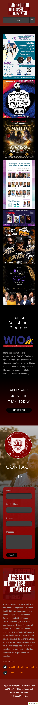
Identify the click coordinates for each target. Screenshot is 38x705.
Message (10, 532)
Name (9, 490)
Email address (13, 504)
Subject (9, 518)
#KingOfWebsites (20, 696)
